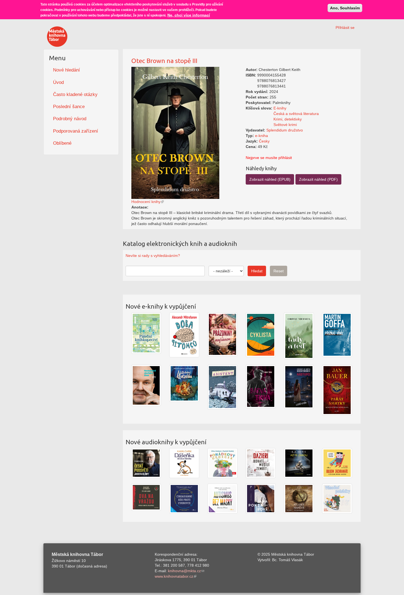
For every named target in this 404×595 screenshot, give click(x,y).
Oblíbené (62, 143)
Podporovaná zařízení (75, 131)
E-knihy (279, 108)
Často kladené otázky (75, 94)
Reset (278, 271)
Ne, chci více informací (188, 15)
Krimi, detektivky (287, 119)
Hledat (256, 271)
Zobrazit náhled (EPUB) (269, 179)
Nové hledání (66, 70)
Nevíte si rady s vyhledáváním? (153, 255)
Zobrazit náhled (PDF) (318, 179)
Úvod (58, 82)
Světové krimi (285, 124)
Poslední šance (69, 106)
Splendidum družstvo (284, 130)
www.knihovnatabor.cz (174, 576)
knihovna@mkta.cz (184, 571)
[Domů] (57, 36)
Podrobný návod (69, 118)
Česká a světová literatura (296, 113)
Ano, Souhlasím (345, 8)
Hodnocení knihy (146, 201)
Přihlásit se (345, 27)
